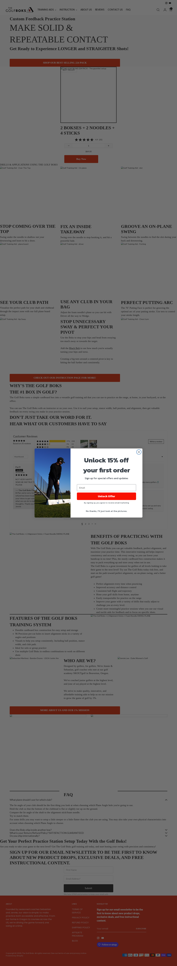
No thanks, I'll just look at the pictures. (106, 511)
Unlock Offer (106, 496)
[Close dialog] (138, 452)
